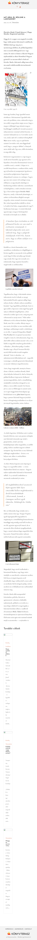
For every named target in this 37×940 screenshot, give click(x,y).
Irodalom (8, 646)
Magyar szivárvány (8, 843)
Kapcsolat (28, 929)
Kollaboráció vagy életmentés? (8, 750)
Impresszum (9, 929)
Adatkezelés (19, 929)
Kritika (7, 643)
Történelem (15, 22)
